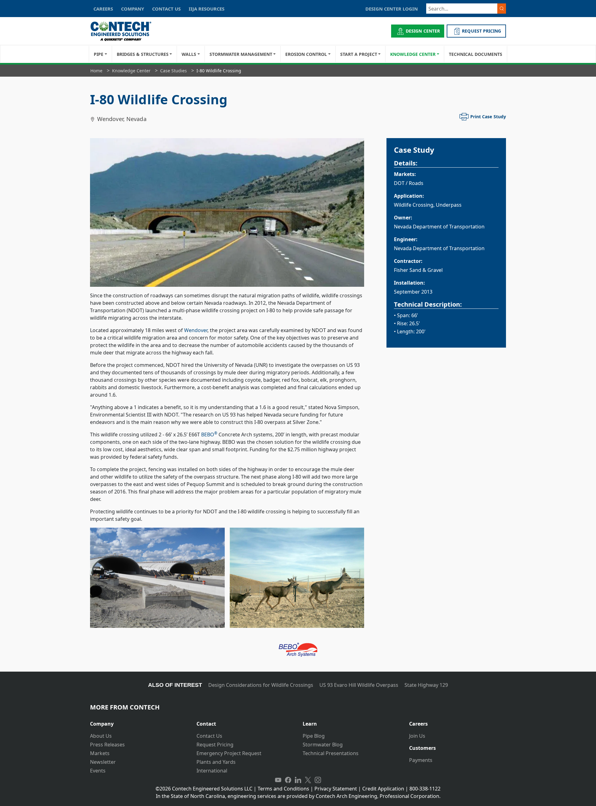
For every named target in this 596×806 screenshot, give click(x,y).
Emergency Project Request (228, 753)
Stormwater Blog (323, 744)
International (211, 770)
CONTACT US (166, 9)
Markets (100, 753)
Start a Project (358, 54)
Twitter (308, 780)
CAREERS (103, 9)
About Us (101, 735)
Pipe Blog (314, 735)
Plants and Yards (216, 762)
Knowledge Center (413, 54)
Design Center (423, 31)
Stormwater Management (241, 54)
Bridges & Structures (143, 54)
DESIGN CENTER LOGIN (391, 9)
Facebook (288, 780)
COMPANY (132, 9)
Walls (189, 54)
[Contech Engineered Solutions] (125, 31)
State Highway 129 (426, 685)
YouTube (278, 780)
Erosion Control (306, 54)
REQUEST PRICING (481, 31)
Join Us (417, 735)
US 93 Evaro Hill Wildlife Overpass (358, 685)
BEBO (209, 434)
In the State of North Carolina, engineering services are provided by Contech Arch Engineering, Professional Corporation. (298, 796)
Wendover (195, 330)
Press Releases (107, 744)
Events (98, 770)
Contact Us (209, 735)
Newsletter (103, 762)
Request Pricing (214, 744)
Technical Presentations (331, 753)
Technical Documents (475, 54)
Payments (420, 760)
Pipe (98, 54)
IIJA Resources (206, 9)
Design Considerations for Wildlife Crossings (260, 685)
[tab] (138, 721)
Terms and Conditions (283, 788)
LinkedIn (298, 780)
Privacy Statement (335, 788)
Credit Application (383, 788)
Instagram (317, 780)
